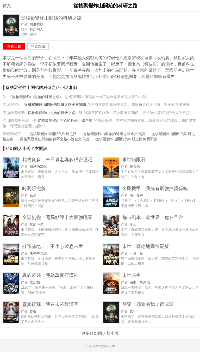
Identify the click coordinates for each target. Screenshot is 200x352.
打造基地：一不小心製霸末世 (52, 246)
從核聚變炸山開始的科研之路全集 (65, 121)
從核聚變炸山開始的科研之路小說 (55, 113)
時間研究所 (34, 188)
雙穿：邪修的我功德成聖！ (150, 304)
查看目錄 (14, 46)
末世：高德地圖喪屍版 (145, 246)
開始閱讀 (38, 46)
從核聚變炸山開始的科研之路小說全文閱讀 (54, 139)
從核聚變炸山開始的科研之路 (53, 134)
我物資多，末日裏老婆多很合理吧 (57, 159)
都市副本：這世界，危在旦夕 (152, 217)
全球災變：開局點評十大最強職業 (57, 217)
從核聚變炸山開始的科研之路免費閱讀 (126, 139)
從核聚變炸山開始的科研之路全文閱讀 (114, 134)
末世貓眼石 (134, 159)
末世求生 (131, 275)
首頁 (7, 5)
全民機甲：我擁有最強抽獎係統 (155, 188)
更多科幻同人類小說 (100, 333)
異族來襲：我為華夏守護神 (50, 275)
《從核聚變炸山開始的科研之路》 (35, 97)
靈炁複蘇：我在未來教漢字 (50, 304)
